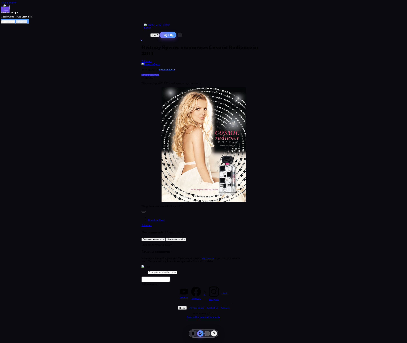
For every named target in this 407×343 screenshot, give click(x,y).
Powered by (203, 317)
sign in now (208, 258)
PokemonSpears (167, 69)
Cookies (225, 307)
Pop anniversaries (150, 75)
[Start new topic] (207, 333)
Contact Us (212, 307)
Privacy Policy (197, 307)
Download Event (156, 220)
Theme (182, 308)
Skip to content (8, 2)
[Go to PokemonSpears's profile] (150, 64)
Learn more (8, 22)
